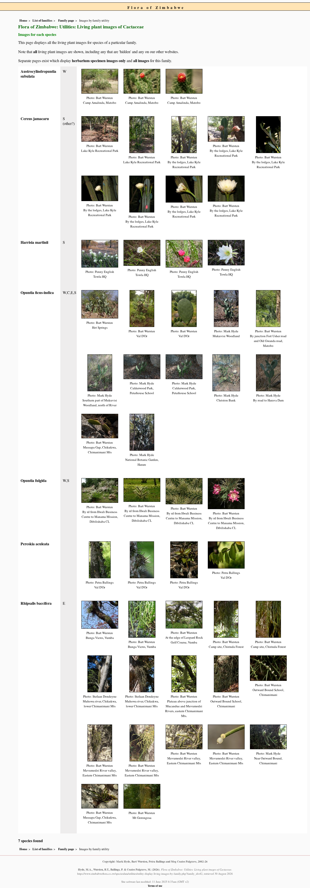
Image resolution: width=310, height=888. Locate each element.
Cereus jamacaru (35, 118)
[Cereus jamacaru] (99, 128)
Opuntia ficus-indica (37, 292)
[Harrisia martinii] (99, 253)
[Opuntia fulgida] (99, 490)
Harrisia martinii (34, 242)
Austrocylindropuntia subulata (38, 73)
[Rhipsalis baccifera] (99, 614)
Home (23, 20)
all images (141, 60)
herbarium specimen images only (99, 60)
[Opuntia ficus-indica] (99, 304)
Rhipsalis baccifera (36, 603)
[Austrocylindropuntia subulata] (99, 80)
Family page (66, 20)
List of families (42, 20)
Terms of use (155, 886)
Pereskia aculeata (35, 543)
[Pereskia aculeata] (100, 559)
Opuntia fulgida (33, 480)
